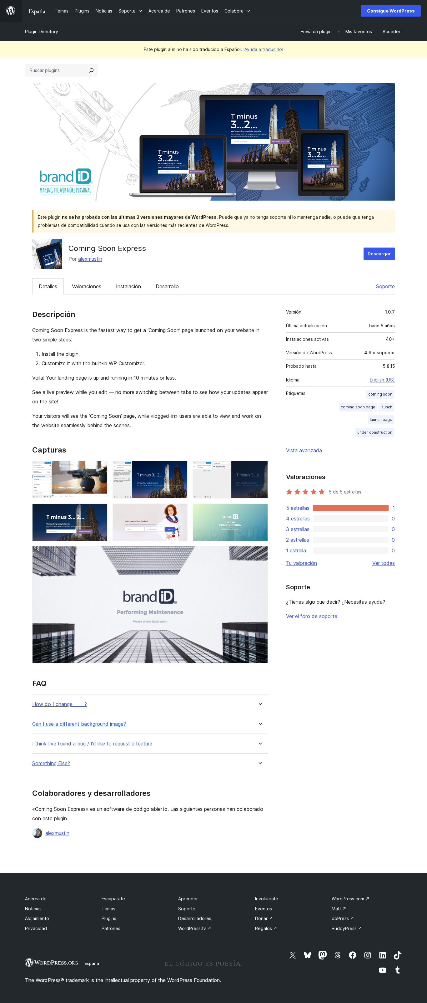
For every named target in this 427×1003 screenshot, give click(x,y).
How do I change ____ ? (59, 704)
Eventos (263, 908)
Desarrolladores (194, 918)
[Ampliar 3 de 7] (259, 469)
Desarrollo (167, 286)
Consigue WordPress (391, 10)
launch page (381, 419)
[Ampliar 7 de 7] (259, 554)
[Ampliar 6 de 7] (259, 512)
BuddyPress (347, 928)
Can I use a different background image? (79, 724)
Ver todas (383, 563)
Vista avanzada (304, 450)
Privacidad (36, 928)
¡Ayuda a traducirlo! (263, 49)
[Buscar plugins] (91, 70)
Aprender (188, 898)
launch (386, 407)
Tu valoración (301, 563)
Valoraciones (86, 286)
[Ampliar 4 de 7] (99, 512)
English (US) (382, 379)
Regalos (266, 928)
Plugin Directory (41, 31)
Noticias (33, 908)
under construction (374, 432)
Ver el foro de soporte (311, 616)
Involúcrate (266, 898)
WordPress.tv (194, 928)
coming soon (380, 394)
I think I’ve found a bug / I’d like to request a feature (92, 744)
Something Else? (51, 763)
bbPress (343, 918)
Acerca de (36, 898)
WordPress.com (350, 898)
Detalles (48, 286)
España (92, 963)
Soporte (385, 286)
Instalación (128, 286)
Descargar (379, 253)
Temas (108, 908)
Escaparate (113, 898)
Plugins (109, 918)
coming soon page (358, 407)
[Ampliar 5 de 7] (179, 512)
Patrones (111, 928)
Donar (264, 918)
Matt (339, 908)
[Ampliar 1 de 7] (99, 469)
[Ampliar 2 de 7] (179, 469)
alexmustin (90, 259)
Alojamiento (37, 918)
